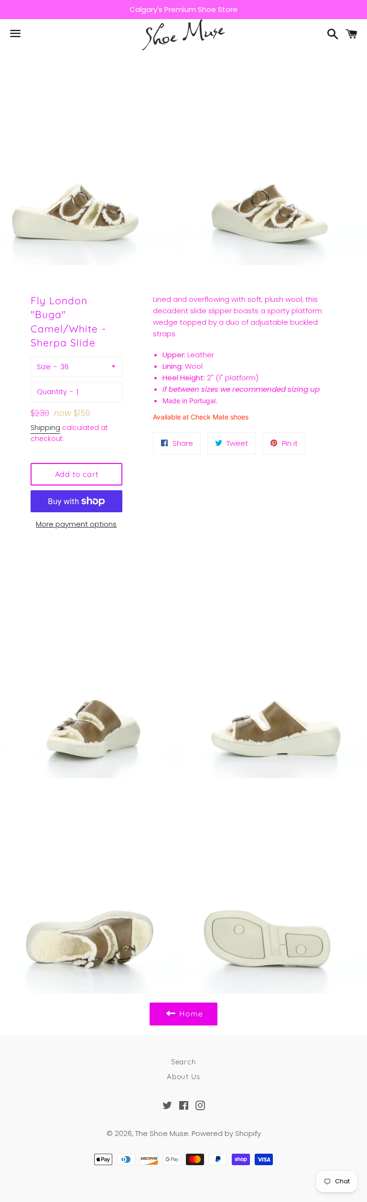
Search (183, 1061)
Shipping (45, 427)
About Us (183, 1076)
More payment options (76, 524)
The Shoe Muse (161, 1133)
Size (44, 367)
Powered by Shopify (226, 1133)
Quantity (52, 391)
